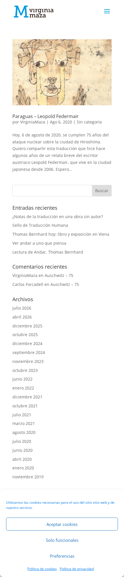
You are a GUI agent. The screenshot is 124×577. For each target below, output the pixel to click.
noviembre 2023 (28, 361)
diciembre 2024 (27, 343)
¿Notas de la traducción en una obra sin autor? (57, 216)
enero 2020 (23, 468)
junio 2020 (22, 450)
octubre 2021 (25, 406)
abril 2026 (22, 317)
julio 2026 (21, 308)
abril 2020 (22, 459)
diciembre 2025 (27, 326)
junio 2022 (22, 379)
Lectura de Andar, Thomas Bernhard (47, 252)
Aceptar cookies (62, 524)
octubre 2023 (25, 370)
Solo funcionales (62, 540)
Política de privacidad (77, 568)
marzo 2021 (23, 423)
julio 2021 (21, 414)
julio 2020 (21, 441)
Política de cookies (42, 568)
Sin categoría (89, 122)
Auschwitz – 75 (59, 275)
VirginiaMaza (32, 122)
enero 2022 (23, 388)
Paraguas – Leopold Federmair (45, 116)
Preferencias (62, 556)
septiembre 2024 (28, 352)
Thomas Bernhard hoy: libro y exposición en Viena (60, 234)
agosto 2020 (23, 432)
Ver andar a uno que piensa (39, 243)
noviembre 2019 (28, 476)
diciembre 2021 (27, 397)
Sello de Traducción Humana (40, 225)
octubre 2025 (25, 334)
